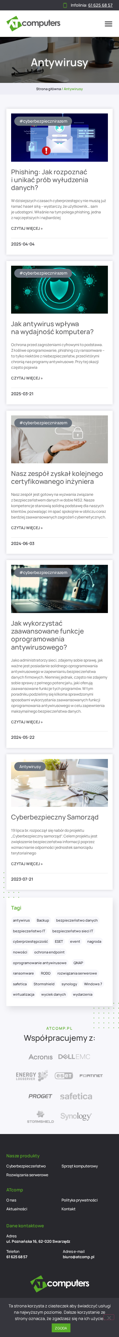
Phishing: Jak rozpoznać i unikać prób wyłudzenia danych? (49, 179)
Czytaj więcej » (27, 228)
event (75, 941)
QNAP (78, 962)
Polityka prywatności (80, 1200)
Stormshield (44, 983)
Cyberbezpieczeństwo (26, 1166)
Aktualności (16, 1209)
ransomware (23, 973)
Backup (43, 920)
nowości (20, 952)
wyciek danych (53, 994)
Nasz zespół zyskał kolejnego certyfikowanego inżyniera (57, 477)
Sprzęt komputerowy (80, 1166)
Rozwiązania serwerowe (27, 1175)
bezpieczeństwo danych (77, 920)
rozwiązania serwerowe (77, 973)
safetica (20, 983)
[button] (108, 24)
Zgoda (61, 1328)
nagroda (94, 941)
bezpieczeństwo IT (29, 931)
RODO (45, 973)
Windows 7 (93, 983)
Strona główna (48, 88)
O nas (11, 1200)
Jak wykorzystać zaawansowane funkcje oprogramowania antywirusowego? (47, 635)
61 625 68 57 (16, 1256)
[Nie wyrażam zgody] (108, 1317)
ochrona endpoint (49, 952)
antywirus (21, 920)
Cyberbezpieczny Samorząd (55, 817)
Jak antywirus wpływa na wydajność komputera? (52, 327)
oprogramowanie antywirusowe (40, 962)
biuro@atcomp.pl (78, 1256)
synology (69, 983)
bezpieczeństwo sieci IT (72, 931)
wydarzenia (82, 994)
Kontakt (69, 1209)
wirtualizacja (23, 994)
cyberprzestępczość (30, 941)
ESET (59, 941)
